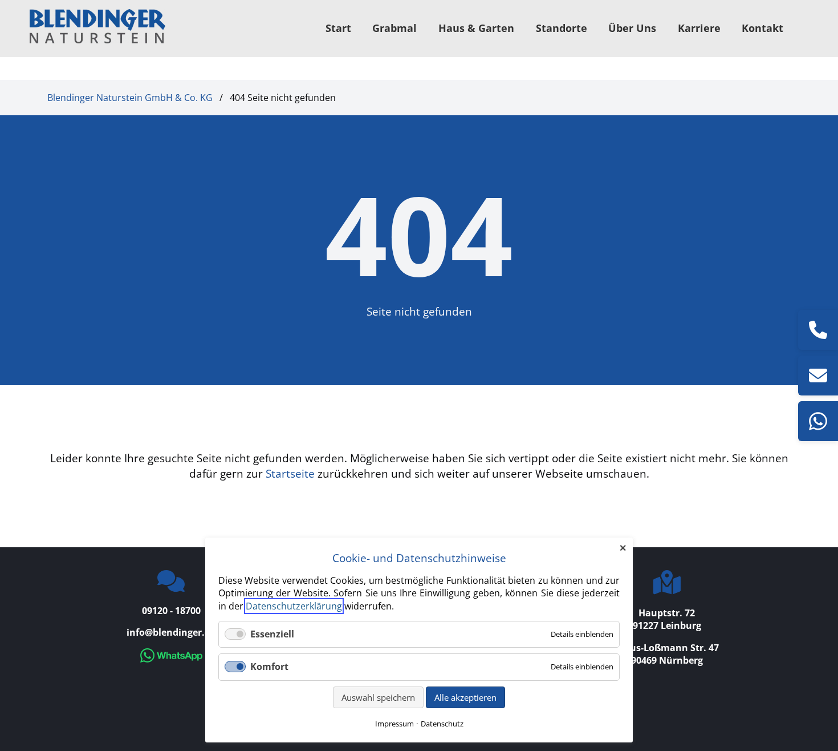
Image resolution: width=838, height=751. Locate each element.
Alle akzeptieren (465, 697)
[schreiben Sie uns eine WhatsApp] (818, 421)
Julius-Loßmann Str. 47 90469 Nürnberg (667, 654)
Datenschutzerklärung (294, 606)
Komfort (269, 666)
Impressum (394, 723)
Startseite (290, 473)
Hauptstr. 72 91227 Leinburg (667, 619)
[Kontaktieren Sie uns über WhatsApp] (171, 659)
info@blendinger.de (171, 632)
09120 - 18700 (171, 610)
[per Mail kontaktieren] (818, 375)
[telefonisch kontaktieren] (818, 330)
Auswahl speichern (378, 697)
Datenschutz (442, 723)
